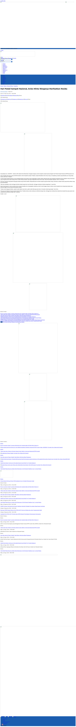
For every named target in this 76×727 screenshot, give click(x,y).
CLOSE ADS (3, 0)
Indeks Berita (5, 723)
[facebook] (2, 58)
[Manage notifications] (2, 724)
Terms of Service (5, 722)
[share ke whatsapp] (10, 95)
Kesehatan (5, 70)
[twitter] (6, 58)
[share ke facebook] (2, 95)
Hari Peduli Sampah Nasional (9, 322)
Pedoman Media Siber (6, 721)
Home (4, 63)
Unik (4, 73)
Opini (4, 72)
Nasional (4, 65)
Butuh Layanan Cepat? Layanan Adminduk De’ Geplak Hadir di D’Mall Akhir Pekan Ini (19, 519)
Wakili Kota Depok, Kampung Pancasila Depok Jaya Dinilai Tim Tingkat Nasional (18, 543)
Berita (5, 86)
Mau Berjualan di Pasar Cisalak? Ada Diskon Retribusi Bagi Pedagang (15, 535)
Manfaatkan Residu (20, 322)
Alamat (4, 720)
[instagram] (10, 58)
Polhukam (5, 66)
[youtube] (14, 58)
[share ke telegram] (15, 95)
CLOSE (1, 50)
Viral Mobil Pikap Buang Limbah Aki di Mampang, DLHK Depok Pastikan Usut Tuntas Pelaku (20, 550)
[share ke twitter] (6, 95)
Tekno (4, 68)
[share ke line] (18, 95)
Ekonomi (5, 67)
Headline (16, 86)
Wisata (4, 71)
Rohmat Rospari (4, 91)
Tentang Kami (5, 718)
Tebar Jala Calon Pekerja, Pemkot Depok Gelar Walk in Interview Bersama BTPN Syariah (20, 527)
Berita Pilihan (10, 86)
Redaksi (4, 719)
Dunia (4, 64)
